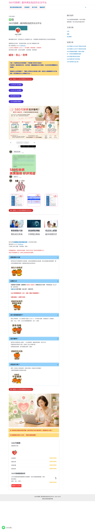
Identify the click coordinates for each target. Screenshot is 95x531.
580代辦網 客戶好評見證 (73, 59)
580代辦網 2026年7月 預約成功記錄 (76, 49)
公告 (68, 31)
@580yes (23, 45)
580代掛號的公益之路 (72, 61)
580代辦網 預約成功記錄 (73, 56)
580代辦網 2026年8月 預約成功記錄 (76, 46)
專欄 (68, 34)
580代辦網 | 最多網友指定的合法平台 (28, 2)
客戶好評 (34, 7)
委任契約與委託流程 (16, 7)
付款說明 (26, 7)
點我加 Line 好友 (16, 485)
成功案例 (69, 36)
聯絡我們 (42, 7)
